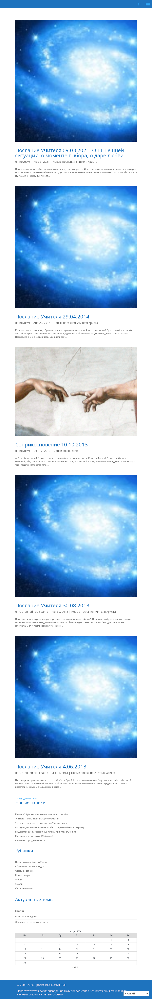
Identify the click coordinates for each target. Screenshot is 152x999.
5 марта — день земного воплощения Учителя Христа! (41, 823)
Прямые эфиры (22, 875)
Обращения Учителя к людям (29, 866)
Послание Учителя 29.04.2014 (52, 316)
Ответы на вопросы (24, 870)
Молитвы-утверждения (26, 916)
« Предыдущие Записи (26, 798)
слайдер (19, 879)
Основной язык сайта (33, 611)
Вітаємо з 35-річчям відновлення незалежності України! (42, 814)
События (19, 884)
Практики (20, 911)
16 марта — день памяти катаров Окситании (37, 818)
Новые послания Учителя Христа (75, 161)
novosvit (24, 161)
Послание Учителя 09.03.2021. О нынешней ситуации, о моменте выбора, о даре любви (69, 153)
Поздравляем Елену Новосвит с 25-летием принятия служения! (45, 831)
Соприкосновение (66, 451)
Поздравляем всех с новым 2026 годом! (34, 836)
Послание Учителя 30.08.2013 (52, 605)
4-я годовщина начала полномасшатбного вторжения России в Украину (49, 827)
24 (25, 958)
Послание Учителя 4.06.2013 (50, 766)
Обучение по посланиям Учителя (31, 922)
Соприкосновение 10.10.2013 (51, 444)
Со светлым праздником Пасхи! (30, 840)
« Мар (75, 966)
